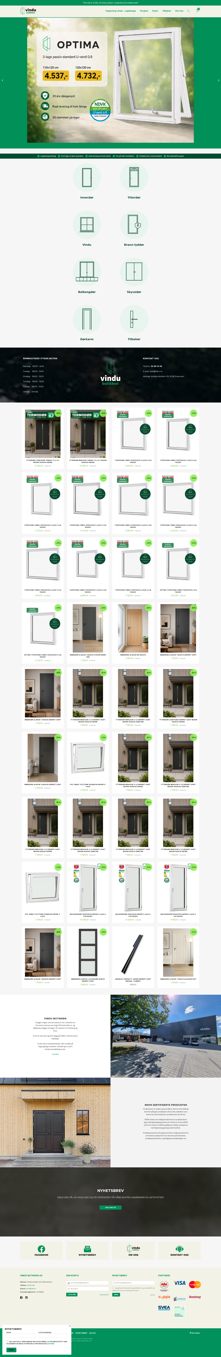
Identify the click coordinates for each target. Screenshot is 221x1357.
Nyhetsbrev (81, 1333)
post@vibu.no (156, 371)
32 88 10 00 (156, 366)
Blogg (92, 1333)
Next (218, 80)
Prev (2, 80)
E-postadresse (45, 1332)
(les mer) (50, 1344)
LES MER (55, 1054)
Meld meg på (110, 1207)
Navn (8, 1332)
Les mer (152, 1295)
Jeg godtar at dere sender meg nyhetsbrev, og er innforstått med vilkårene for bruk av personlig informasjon (133, 1289)
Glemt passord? (104, 1294)
